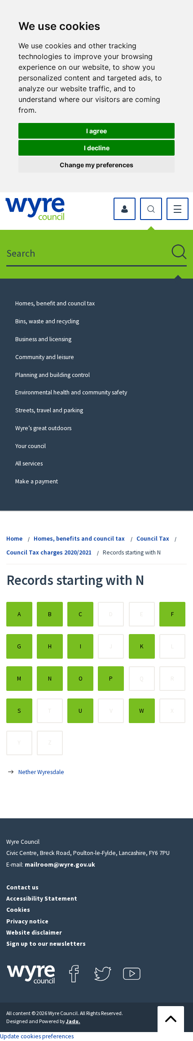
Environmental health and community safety (71, 392)
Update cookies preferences (37, 1036)
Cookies (18, 910)
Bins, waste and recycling (47, 321)
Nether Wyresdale (41, 772)
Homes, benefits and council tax (79, 538)
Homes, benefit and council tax (55, 303)
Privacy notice (27, 921)
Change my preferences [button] (96, 165)
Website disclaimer (34, 932)
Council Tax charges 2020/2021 (49, 552)
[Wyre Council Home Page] (35, 209)
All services (29, 463)
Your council (30, 446)
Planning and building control (52, 375)
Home (14, 538)
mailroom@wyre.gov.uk (60, 864)
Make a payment (36, 481)
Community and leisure (44, 357)
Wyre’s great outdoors (43, 428)
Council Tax (152, 538)
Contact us (22, 887)
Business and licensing (43, 339)
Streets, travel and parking (49, 410)
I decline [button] (97, 148)
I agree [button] (96, 131)
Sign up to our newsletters (46, 944)
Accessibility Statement (41, 898)
